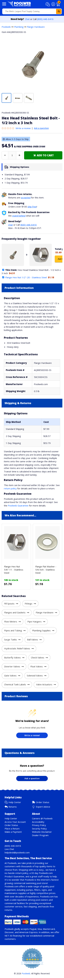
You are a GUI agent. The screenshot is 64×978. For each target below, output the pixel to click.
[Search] (58, 11)
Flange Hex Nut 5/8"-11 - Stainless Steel (13, 569)
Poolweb (6, 26)
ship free (32, 206)
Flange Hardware (36, 26)
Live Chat (9, 849)
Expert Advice (43, 806)
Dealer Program (40, 835)
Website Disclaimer (42, 831)
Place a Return (12, 828)
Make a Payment (13, 831)
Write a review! (32, 735)
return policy (10, 488)
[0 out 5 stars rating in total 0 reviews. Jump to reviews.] (9, 128)
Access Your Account (15, 821)
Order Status (42, 802)
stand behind (18, 215)
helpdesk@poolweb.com (17, 852)
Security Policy (39, 828)
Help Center (14, 802)
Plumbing (19, 26)
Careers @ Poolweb (42, 818)
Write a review (23, 128)
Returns (12, 806)
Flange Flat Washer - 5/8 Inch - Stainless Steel (45, 569)
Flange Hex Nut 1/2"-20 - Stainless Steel (26, 277)
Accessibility (38, 821)
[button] (48, 4)
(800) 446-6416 (45, 19)
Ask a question (41, 128)
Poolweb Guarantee (18, 505)
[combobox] (32, 11)
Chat (27, 19)
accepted (26, 197)
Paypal (32, 928)
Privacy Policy (39, 825)
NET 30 (8, 935)
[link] (43, 155)
